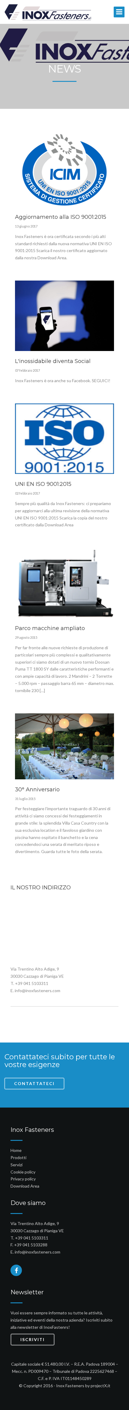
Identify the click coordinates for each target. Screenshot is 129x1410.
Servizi (16, 1164)
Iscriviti (32, 1339)
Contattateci (34, 1083)
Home (16, 1150)
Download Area (24, 1185)
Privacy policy (23, 1178)
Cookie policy (22, 1171)
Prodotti (18, 1157)
